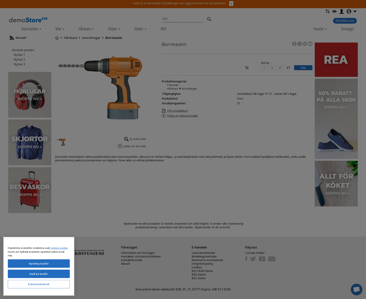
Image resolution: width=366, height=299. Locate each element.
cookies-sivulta (59, 248)
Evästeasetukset (39, 284)
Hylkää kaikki (39, 274)
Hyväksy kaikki (39, 263)
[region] (39, 266)
